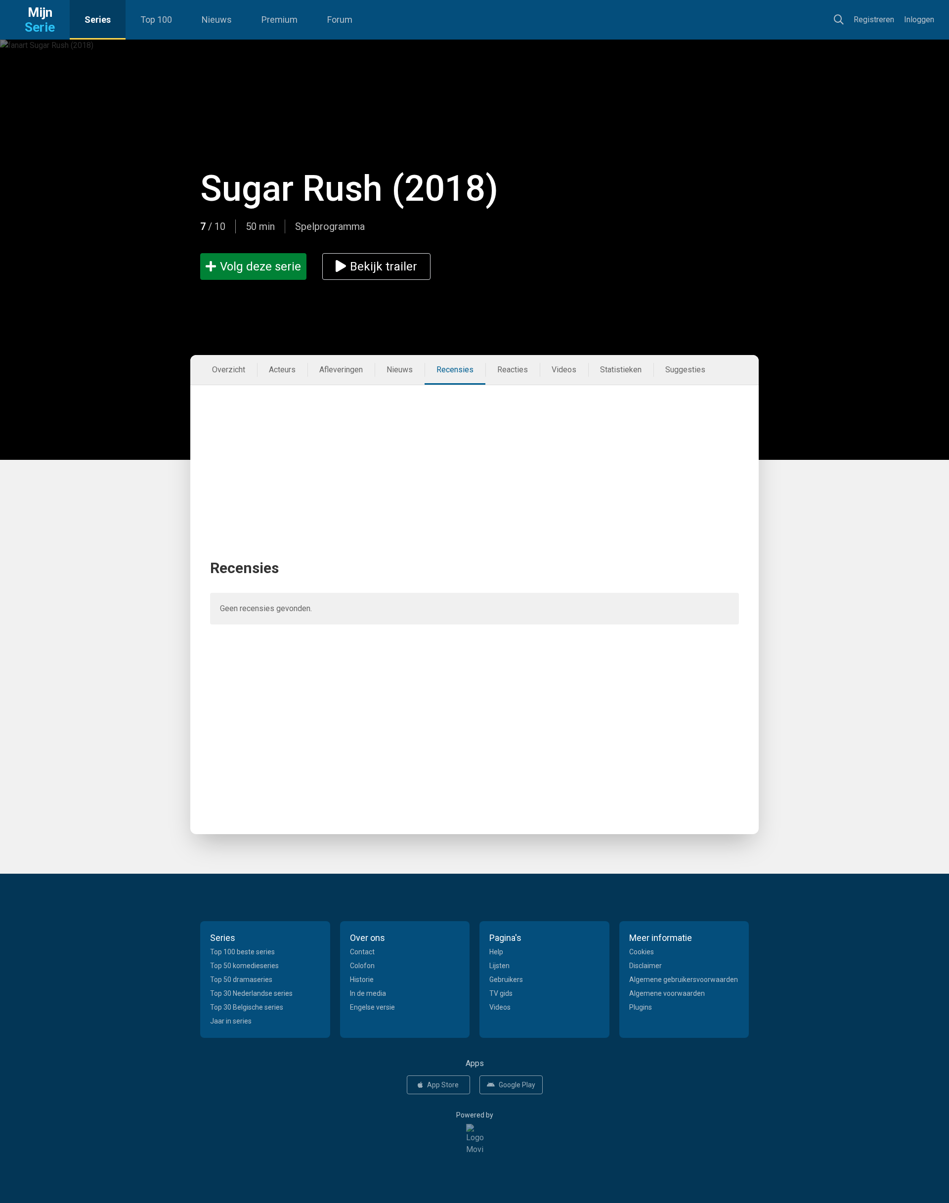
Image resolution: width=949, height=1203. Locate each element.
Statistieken (621, 369)
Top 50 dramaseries (241, 979)
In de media (368, 993)
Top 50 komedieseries (244, 966)
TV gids (501, 993)
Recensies (455, 369)
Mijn (40, 20)
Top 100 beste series (242, 952)
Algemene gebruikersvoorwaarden (683, 979)
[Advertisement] (474, 454)
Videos (564, 369)
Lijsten (499, 966)
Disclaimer (645, 966)
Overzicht (228, 369)
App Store (443, 1085)
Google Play (517, 1085)
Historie (362, 979)
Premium (279, 19)
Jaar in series (231, 1021)
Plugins (640, 1007)
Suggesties (685, 369)
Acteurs (282, 369)
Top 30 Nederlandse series (251, 993)
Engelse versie (372, 1007)
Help (496, 952)
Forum (339, 19)
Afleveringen (341, 369)
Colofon (362, 966)
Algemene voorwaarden (667, 993)
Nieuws (217, 19)
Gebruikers (506, 979)
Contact (362, 952)
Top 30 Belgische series (246, 1007)
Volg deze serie (260, 266)
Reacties (512, 369)
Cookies (641, 952)
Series (98, 19)
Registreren (874, 19)
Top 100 (156, 19)
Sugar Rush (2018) (349, 189)
